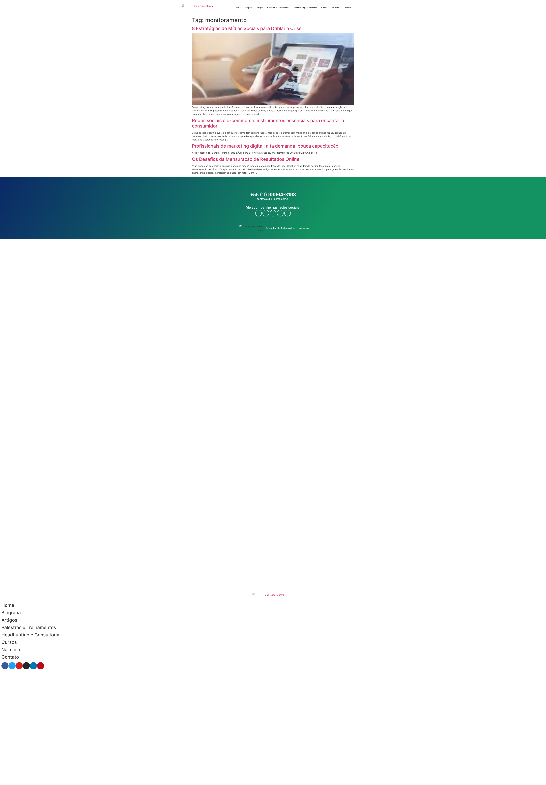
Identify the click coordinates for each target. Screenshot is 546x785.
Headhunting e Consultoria (305, 8)
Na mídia (335, 8)
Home (238, 8)
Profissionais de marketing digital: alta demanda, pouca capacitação (265, 146)
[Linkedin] (280, 213)
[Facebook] (258, 213)
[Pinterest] (287, 213)
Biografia (249, 8)
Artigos (260, 8)
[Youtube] (265, 213)
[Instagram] (273, 213)
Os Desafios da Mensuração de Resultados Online (245, 159)
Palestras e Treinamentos (278, 8)
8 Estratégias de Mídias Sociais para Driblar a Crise (247, 28)
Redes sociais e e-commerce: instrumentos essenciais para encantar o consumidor (268, 123)
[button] (365, 7)
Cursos (324, 8)
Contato (347, 8)
